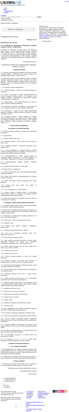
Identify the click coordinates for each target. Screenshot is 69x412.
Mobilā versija (41, 391)
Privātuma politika (43, 394)
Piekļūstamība (41, 397)
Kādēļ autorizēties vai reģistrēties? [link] (10, 23)
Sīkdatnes (40, 396)
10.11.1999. (46, 35)
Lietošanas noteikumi (43, 393)
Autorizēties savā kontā (7, 20)
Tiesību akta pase (44, 26)
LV (65, 1)
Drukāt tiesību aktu (9, 381)
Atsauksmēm (29, 394)
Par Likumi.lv (30, 391)
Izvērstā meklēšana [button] (6, 18)
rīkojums (41, 34)
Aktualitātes (29, 393)
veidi (5, 8)
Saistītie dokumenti (44, 38)
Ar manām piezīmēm (9, 378)
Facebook (6, 385)
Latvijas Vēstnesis (44, 37)
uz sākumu (3, 15)
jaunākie (6, 12)
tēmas (5, 9)
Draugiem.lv (7, 387)
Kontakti (28, 397)
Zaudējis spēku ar (47, 41)
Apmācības (29, 396)
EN (68, 1)
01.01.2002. (60, 35)
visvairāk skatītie (8, 11)
